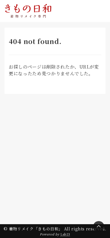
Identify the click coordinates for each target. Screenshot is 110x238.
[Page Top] (98, 226)
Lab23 (65, 234)
